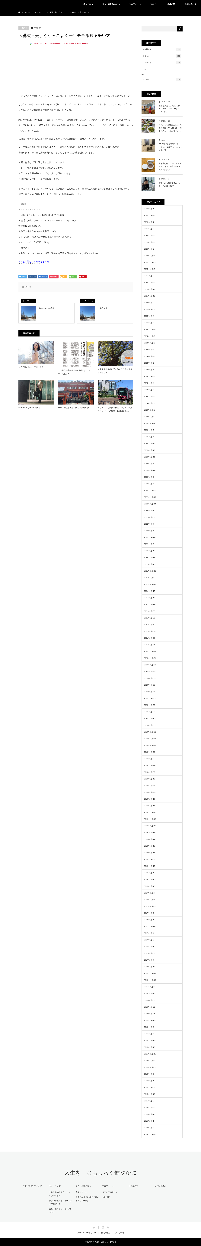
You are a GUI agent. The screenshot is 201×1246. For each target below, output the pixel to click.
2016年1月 (148, 1047)
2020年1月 (148, 725)
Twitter (93, 1227)
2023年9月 (148, 430)
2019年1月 (148, 806)
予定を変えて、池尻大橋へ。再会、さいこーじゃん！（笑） (169, 108)
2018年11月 (148, 819)
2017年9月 (148, 913)
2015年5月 (148, 1101)
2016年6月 (148, 1014)
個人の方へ (88, 4)
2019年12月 (148, 732)
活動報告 (161, 79)
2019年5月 (148, 779)
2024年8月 (148, 356)
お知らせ (24, 28)
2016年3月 (148, 1034)
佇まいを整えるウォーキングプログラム (60, 1202)
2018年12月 (148, 812)
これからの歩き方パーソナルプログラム (60, 1194)
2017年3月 (148, 953)
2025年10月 (148, 269)
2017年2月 (148, 960)
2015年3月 (148, 1114)
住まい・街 (161, 63)
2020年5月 (148, 698)
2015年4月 (148, 1108)
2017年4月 (148, 947)
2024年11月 (148, 336)
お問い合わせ (190, 4)
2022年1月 (148, 564)
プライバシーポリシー (86, 1233)
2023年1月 (148, 484)
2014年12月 (148, 1134)
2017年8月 (148, 920)
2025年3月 (148, 316)
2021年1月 (148, 645)
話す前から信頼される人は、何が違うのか (169, 184)
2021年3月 (148, 631)
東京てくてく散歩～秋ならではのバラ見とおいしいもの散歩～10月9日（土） (115, 409)
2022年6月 (148, 531)
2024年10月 (148, 343)
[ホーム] (19, 9)
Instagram (103, 1227)
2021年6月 (148, 611)
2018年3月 (148, 873)
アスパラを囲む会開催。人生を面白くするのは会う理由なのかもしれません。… (170, 128)
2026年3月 (148, 236)
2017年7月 (148, 926)
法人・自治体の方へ (111, 4)
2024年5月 (148, 376)
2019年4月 (148, 786)
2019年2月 (148, 799)
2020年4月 (148, 705)
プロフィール (135, 4)
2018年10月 (148, 826)
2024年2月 (148, 397)
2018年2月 (148, 879)
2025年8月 (148, 283)
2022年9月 (148, 511)
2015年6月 (148, 1094)
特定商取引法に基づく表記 (112, 1233)
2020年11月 (148, 658)
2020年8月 (148, 678)
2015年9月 (148, 1074)
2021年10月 (148, 584)
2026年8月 (148, 209)
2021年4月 (148, 625)
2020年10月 (148, 665)
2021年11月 (148, 578)
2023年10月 (148, 423)
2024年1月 (148, 403)
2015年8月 (148, 1081)
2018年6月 (148, 853)
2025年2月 (148, 323)
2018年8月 (148, 839)
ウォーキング (55, 1186)
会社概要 (106, 1197)
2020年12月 (148, 651)
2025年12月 (148, 256)
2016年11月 (148, 980)
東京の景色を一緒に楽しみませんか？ (74, 407)
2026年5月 (148, 222)
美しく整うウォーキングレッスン (60, 1210)
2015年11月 (148, 1061)
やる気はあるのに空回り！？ (30, 367)
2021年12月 (148, 571)
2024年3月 (148, 390)
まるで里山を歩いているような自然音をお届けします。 (115, 371)
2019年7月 (148, 765)
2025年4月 (148, 309)
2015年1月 (148, 1128)
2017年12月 (148, 893)
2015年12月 (148, 1054)
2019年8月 (148, 759)
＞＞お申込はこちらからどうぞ (33, 261)
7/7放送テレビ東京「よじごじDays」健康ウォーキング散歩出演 (170, 147)
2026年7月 (148, 215)
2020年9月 (148, 672)
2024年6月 (148, 370)
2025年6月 (148, 296)
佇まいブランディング (32, 1186)
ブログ (153, 4)
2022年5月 (148, 537)
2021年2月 (148, 638)
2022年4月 (148, 544)
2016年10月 (148, 987)
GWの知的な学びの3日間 (29, 407)
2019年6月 (148, 772)
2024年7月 (148, 363)
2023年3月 (148, 470)
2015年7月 (148, 1087)
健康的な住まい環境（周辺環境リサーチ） (87, 1199)
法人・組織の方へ (83, 1186)
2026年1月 (148, 249)
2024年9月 (148, 350)
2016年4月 (148, 1027)
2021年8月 (148, 598)
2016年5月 (148, 1020)
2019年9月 (148, 752)
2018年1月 (148, 886)
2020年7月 (148, 685)
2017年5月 (148, 940)
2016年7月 (148, 1007)
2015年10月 (148, 1067)
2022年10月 (148, 504)
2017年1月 (148, 967)
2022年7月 (148, 524)
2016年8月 (148, 1000)
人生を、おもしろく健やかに (100, 1173)
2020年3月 (148, 712)
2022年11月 (148, 497)
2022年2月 (148, 558)
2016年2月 (148, 1040)
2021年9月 (148, 591)
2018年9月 (148, 833)
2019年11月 (148, 739)
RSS (107, 1227)
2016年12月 (148, 973)
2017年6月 (148, 933)
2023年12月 (148, 410)
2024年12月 (148, 329)
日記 (144, 69)
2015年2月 (148, 1121)
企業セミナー (81, 1192)
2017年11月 (148, 900)
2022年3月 (148, 551)
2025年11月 (148, 262)
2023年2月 (148, 477)
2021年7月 (148, 604)
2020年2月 (148, 719)
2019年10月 (148, 745)
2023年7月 (148, 443)
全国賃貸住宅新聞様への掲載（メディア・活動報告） (74, 372)
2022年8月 (148, 517)
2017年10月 (148, 906)
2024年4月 (148, 383)
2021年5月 (148, 618)
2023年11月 (148, 417)
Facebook (98, 1227)
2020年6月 (148, 692)
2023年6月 (148, 450)
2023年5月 (148, 457)
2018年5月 (148, 859)
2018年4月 (148, 866)
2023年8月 (148, 437)
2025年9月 (148, 276)
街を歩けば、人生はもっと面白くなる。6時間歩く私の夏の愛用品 (170, 166)
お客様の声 (170, 4)
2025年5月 (148, 303)
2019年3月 (148, 792)
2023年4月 (148, 464)
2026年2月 (148, 242)
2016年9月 (148, 994)
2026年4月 (148, 229)
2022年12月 (148, 490)
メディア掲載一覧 (109, 1192)
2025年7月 (148, 289)
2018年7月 (148, 846)
